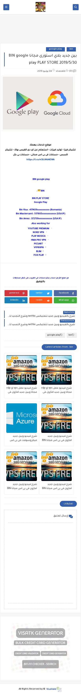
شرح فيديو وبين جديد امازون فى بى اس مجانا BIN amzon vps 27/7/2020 (57, 439)
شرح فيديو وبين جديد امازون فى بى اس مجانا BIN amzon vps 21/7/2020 (57, 487)
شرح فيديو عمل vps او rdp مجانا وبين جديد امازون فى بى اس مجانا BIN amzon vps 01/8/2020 (21, 391)
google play (55, 49)
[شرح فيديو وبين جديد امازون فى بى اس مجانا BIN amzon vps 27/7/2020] (56, 418)
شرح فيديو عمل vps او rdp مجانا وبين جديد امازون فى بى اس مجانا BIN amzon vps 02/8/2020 (56, 391)
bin (71, 49)
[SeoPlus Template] (59, 689)
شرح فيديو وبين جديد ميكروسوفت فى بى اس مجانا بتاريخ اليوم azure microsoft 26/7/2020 (23, 439)
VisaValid (51, 689)
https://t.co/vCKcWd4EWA (40, 160)
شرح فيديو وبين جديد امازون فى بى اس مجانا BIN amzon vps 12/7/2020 (22, 487)
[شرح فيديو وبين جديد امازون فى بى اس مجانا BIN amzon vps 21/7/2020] (56, 466)
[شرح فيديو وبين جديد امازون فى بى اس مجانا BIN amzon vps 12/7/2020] (21, 466)
